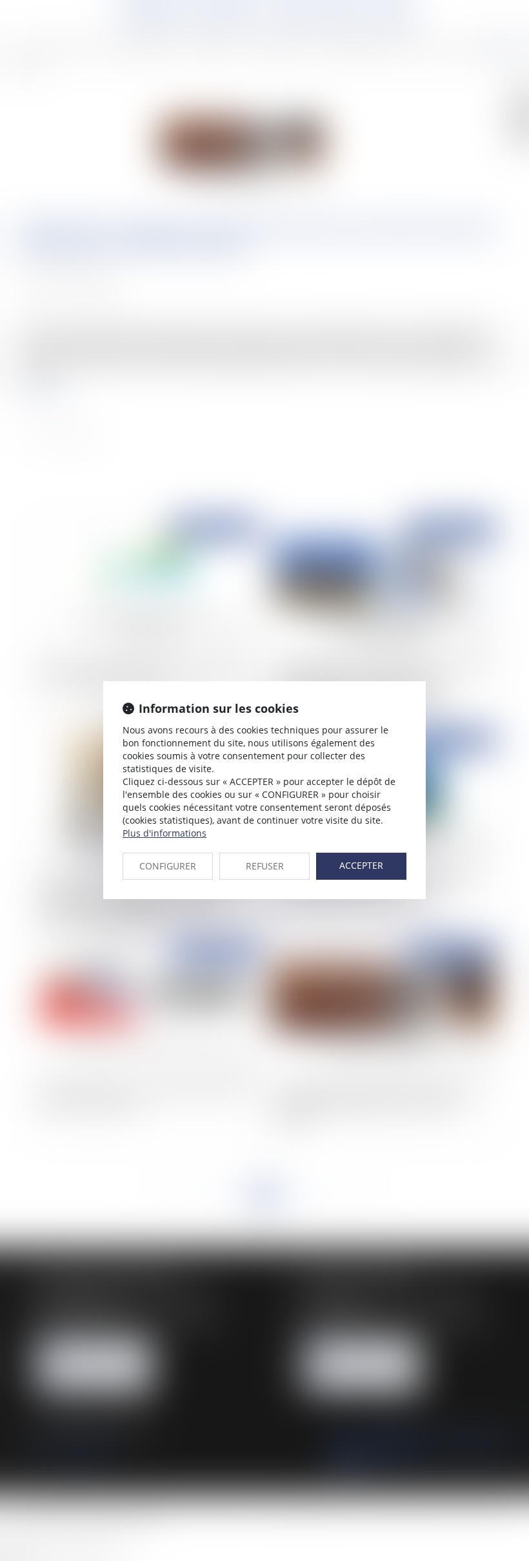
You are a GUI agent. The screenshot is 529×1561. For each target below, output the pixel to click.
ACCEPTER (361, 865)
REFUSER (265, 866)
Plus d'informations (164, 833)
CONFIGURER (167, 866)
